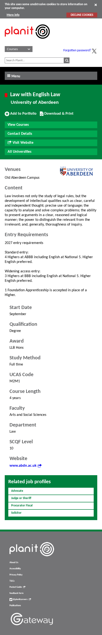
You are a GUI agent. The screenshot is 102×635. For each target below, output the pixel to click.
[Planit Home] (27, 41)
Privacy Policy (16, 575)
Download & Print (58, 115)
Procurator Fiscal (21, 505)
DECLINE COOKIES (82, 15)
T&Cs (11, 581)
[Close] (95, 5)
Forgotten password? (77, 50)
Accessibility (15, 569)
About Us (13, 562)
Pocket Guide (15, 587)
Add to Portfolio (23, 115)
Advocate (17, 490)
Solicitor (16, 512)
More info (13, 15)
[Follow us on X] (94, 51)
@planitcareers (20, 599)
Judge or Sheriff (21, 498)
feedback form (16, 593)
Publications (15, 606)
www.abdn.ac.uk (23, 466)
